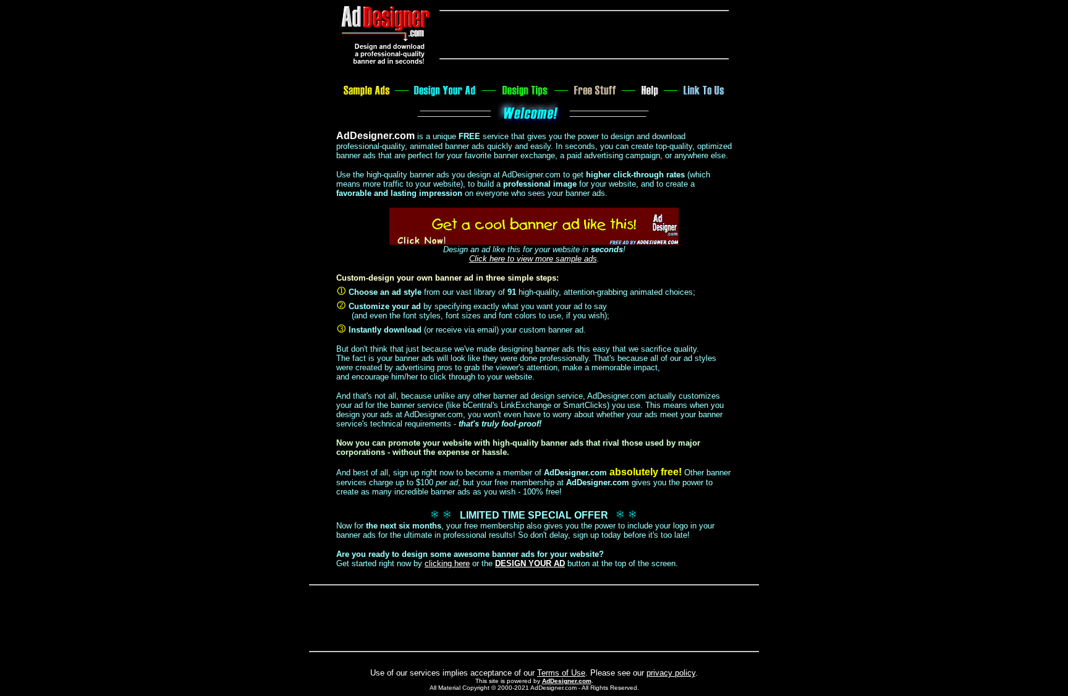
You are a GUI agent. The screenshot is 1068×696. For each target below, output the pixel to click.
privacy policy (670, 672)
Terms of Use (561, 672)
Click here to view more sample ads (533, 258)
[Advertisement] (584, 34)
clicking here (447, 563)
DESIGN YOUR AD (530, 563)
